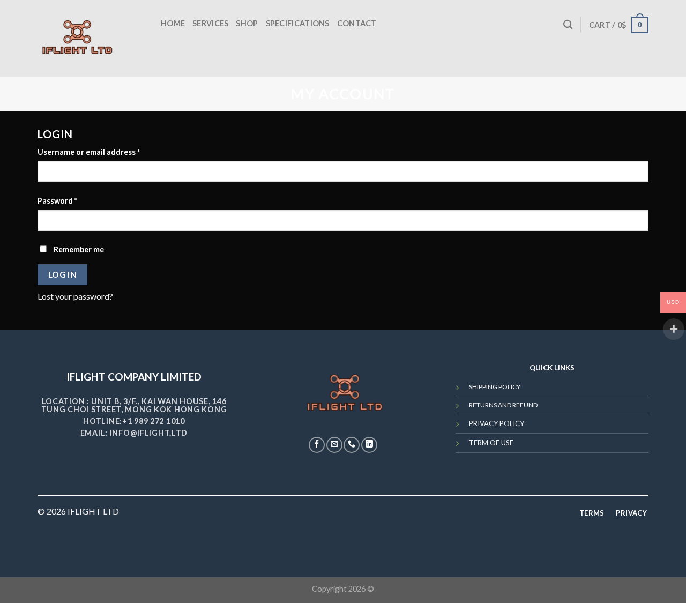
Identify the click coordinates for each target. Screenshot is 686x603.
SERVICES (210, 23)
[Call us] (352, 445)
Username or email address (89, 152)
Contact (357, 23)
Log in (62, 274)
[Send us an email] (334, 445)
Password (57, 200)
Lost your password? (75, 296)
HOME (173, 23)
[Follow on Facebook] (317, 445)
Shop (247, 23)
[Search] (567, 25)
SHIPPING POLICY (494, 387)
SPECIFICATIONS (298, 23)
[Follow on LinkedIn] (369, 445)
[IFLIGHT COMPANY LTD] (78, 38)
